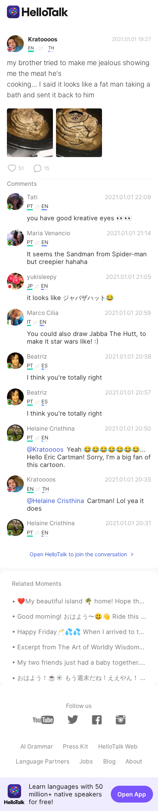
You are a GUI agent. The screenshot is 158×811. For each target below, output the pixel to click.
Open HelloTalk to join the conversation (78, 554)
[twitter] (72, 719)
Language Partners (42, 761)
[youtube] (43, 720)
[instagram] (120, 719)
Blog (109, 761)
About (133, 761)
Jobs (86, 761)
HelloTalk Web (118, 746)
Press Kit (75, 746)
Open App (131, 794)
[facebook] (97, 719)
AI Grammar (36, 746)
